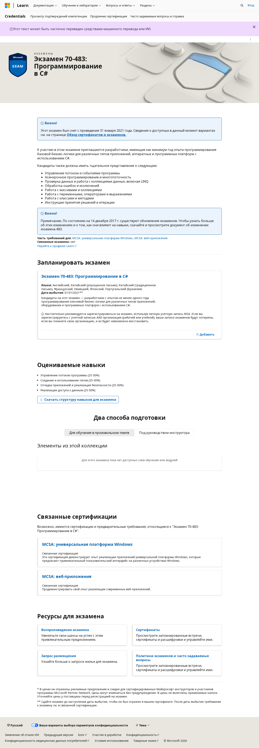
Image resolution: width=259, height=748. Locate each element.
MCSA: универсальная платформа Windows (102, 238)
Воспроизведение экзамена (65, 630)
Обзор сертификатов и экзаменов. (96, 135)
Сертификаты (148, 630)
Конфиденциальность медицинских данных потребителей (46, 741)
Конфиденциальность (141, 735)
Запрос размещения (58, 656)
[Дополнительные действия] (250, 39)
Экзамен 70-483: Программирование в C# (84, 276)
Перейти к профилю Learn (55, 246)
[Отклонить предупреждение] (254, 27)
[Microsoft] (7, 5)
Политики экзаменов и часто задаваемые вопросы (172, 658)
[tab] (99, 432)
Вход (251, 5)
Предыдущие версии (58, 735)
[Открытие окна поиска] (242, 5)
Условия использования (111, 741)
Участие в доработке (106, 735)
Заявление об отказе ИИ (22, 735)
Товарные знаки (144, 741)
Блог (81, 735)
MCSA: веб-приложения (151, 238)
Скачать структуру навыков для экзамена (80, 399)
